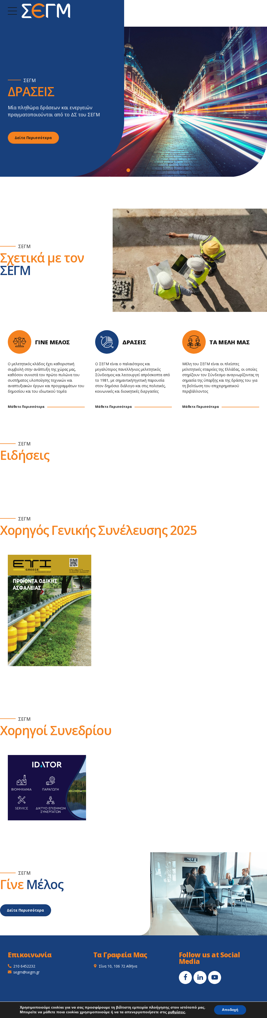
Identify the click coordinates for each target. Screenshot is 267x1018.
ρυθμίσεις (176, 1012)
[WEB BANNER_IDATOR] (47, 787)
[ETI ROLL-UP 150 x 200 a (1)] (49, 610)
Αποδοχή (230, 1009)
